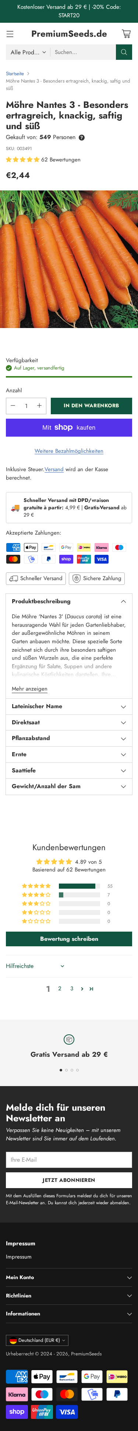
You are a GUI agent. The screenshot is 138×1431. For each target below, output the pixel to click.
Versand (54, 469)
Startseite (15, 73)
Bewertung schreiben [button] (69, 939)
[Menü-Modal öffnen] (9, 33)
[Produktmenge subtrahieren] (13, 406)
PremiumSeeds (86, 1353)
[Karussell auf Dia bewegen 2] (66, 1070)
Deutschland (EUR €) (39, 1340)
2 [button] (59, 988)
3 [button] (71, 988)
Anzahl (14, 390)
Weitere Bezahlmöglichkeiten (69, 451)
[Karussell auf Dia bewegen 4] (77, 1070)
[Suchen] (124, 52)
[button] (23, 160)
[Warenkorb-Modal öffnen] (126, 33)
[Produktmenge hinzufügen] (39, 406)
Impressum (19, 1257)
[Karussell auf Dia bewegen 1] (61, 1070)
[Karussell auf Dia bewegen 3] (72, 1070)
